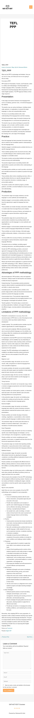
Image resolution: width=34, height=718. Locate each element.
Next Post (30, 637)
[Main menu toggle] (30, 7)
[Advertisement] (17, 51)
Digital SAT (8, 630)
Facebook (9, 628)
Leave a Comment (6, 67)
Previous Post (5, 637)
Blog (13, 67)
